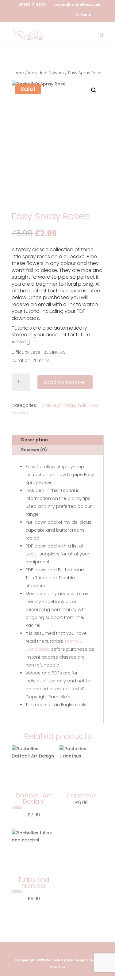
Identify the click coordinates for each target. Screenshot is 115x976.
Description (34, 440)
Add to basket (65, 382)
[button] (93, 90)
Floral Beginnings (56, 405)
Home (18, 73)
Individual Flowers (46, 73)
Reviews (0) (34, 450)
